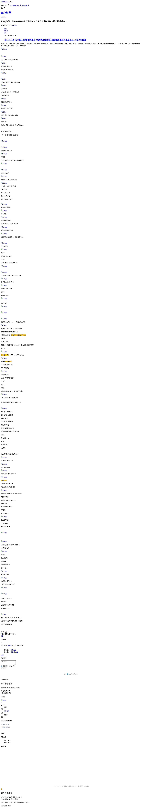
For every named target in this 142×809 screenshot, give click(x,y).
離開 (9, 805)
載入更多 (3, 658)
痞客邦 (10, 645)
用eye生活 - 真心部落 (5, 724)
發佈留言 (3, 668)
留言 (13, 645)
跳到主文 (3, 17)
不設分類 (14, 25)
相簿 (5, 28)
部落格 (6, 30)
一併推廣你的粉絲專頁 (5, 727)
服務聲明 (86, 786)
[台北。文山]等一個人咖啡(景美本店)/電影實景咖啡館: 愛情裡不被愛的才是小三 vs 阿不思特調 (45, 40)
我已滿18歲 (4, 805)
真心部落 (6, 12)
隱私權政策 (80, 786)
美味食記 (13, 650)
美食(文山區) (14, 652)
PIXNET (59, 786)
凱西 (2, 636)
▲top (2, 655)
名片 (5, 32)
